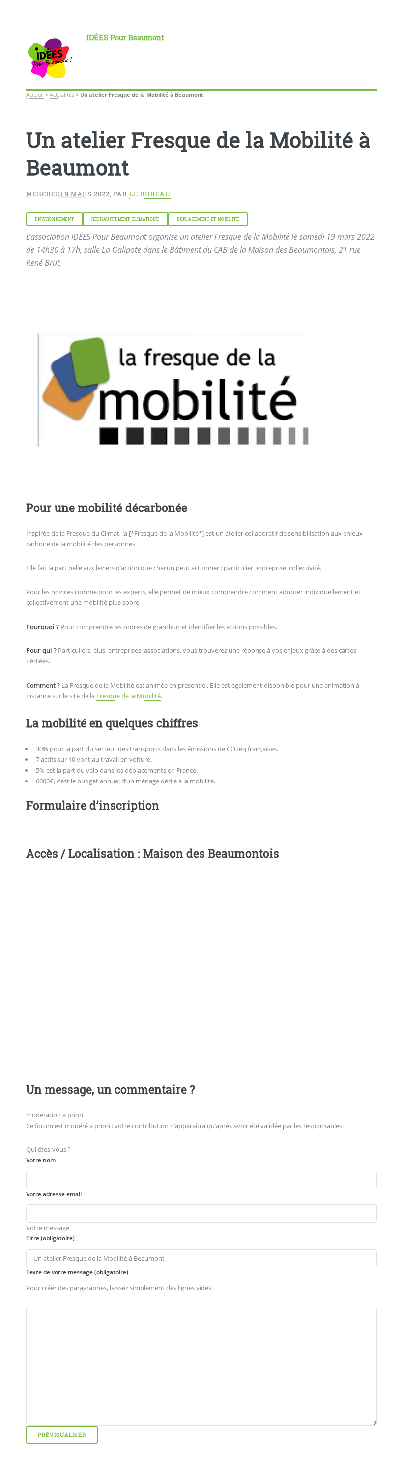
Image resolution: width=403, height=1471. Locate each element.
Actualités (62, 94)
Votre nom (41, 1160)
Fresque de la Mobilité (128, 695)
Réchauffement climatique (125, 219)
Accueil (35, 94)
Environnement (54, 219)
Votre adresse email (54, 1194)
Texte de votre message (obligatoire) (77, 1272)
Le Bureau (150, 193)
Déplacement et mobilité (208, 219)
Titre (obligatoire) (50, 1238)
